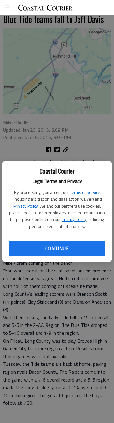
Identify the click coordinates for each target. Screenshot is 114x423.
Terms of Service (85, 192)
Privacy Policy (25, 206)
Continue (57, 248)
